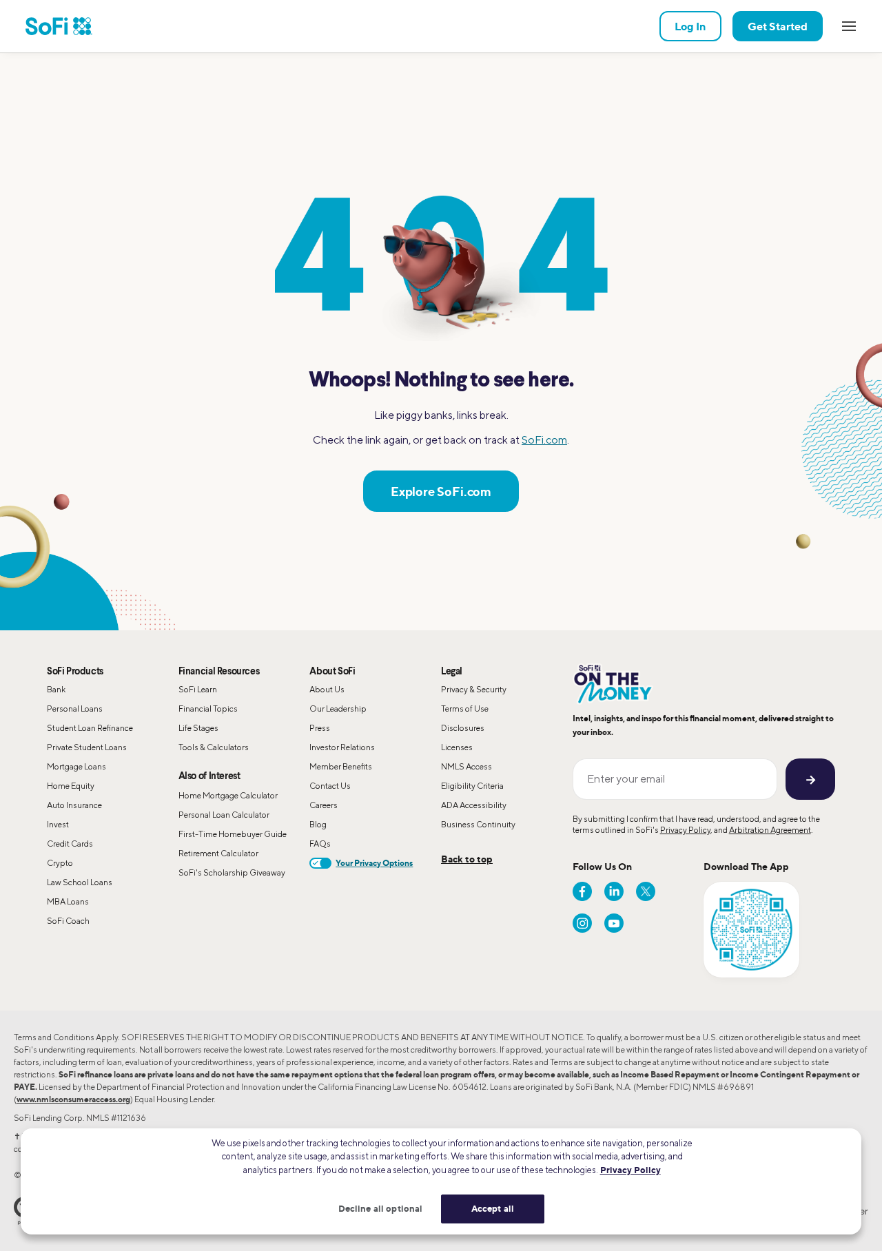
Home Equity (70, 785)
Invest (58, 824)
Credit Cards (70, 843)
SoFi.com (544, 439)
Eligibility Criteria (472, 785)
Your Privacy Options (374, 863)
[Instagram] (582, 923)
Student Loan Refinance (90, 728)
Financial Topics (208, 708)
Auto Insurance (74, 805)
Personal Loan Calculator (223, 814)
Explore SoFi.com (441, 491)
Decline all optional (380, 1208)
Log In (690, 26)
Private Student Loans (87, 747)
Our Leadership (338, 708)
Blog (318, 824)
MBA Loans (68, 901)
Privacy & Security (473, 689)
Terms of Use (465, 708)
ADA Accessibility (473, 805)
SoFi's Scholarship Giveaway (231, 872)
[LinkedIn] (614, 891)
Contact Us (330, 785)
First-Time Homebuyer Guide (232, 834)
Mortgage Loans (76, 766)
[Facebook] (582, 891)
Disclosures (462, 728)
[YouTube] (614, 923)
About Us (327, 689)
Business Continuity (478, 824)
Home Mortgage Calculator (228, 795)
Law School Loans (79, 882)
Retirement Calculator (218, 853)
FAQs (320, 843)
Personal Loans (75, 708)
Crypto (60, 863)
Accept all (492, 1208)
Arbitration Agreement (770, 830)
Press (319, 728)
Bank (56, 689)
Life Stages (198, 728)
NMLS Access (466, 766)
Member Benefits (340, 766)
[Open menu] (849, 26)
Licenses (457, 747)
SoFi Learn (197, 689)
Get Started (778, 26)
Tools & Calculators (213, 747)
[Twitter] (645, 891)
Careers (323, 805)
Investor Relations (342, 747)
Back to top (467, 859)
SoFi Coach (68, 921)
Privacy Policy (685, 830)
